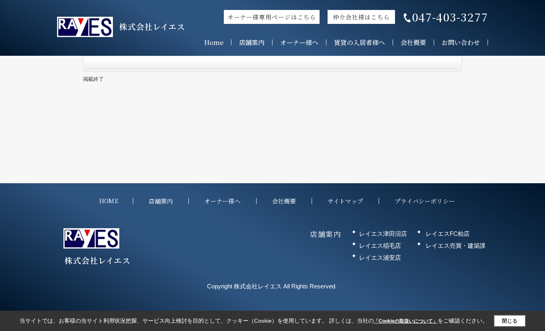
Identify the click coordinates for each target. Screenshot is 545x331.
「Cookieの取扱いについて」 (406, 321)
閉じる (509, 321)
